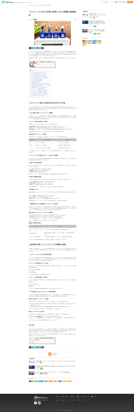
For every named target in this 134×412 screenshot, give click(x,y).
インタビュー (41, 381)
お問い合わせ (63, 400)
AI (33, 381)
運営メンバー (94, 396)
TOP (57, 396)
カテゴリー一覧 (64, 396)
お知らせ (46, 381)
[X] (35, 402)
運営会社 (57, 400)
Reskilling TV (130, 2)
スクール (60, 381)
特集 (78, 396)
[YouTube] (39, 402)
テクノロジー (65, 381)
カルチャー (50, 381)
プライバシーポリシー (72, 400)
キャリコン (55, 381)
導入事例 (70, 381)
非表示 (33, 70)
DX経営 (36, 381)
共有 (45, 48)
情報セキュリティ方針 (82, 400)
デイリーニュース (85, 396)
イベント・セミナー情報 (120, 2)
